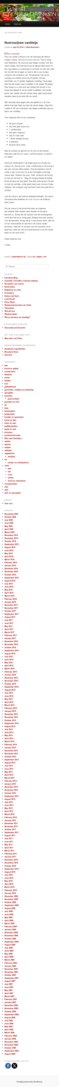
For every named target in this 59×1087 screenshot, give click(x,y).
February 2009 (10, 926)
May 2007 (8, 990)
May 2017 (8, 626)
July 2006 (8, 1020)
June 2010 (8, 877)
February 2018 (10, 598)
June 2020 (8, 523)
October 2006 (10, 1011)
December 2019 (11, 535)
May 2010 (8, 881)
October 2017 (10, 611)
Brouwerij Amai (11, 351)
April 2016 (8, 665)
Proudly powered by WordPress (29, 1081)
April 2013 (8, 774)
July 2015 (8, 692)
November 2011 (11, 826)
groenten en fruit (11, 401)
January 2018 (10, 602)
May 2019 (8, 553)
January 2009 (10, 929)
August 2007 (9, 981)
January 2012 (10, 820)
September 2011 (11, 832)
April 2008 (8, 956)
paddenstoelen (10, 426)
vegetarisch (9, 453)
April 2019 (8, 556)
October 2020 (10, 516)
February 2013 (10, 780)
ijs (24, 256)
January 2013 (10, 783)
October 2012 (10, 793)
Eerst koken (9, 286)
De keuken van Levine (14, 283)
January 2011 (10, 856)
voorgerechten (10, 483)
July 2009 (8, 911)
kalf (9, 468)
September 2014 (11, 723)
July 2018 (8, 583)
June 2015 (8, 696)
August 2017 (9, 617)
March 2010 (9, 887)
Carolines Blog (11, 277)
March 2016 (9, 668)
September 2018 (11, 577)
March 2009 (9, 923)
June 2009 (8, 914)
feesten (7, 380)
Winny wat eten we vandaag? (17, 317)
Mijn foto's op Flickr (13, 338)
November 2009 (11, 899)
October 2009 (10, 902)
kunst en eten (10, 420)
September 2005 (11, 1050)
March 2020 (9, 532)
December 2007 (11, 969)
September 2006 (11, 1014)
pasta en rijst (10, 429)
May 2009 (8, 917)
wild (6, 489)
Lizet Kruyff (9, 299)
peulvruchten (13, 398)
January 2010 (10, 893)
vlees (6, 465)
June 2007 (8, 987)
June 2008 (8, 950)
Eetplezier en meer (12, 289)
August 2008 (9, 944)
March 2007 (9, 996)
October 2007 (10, 975)
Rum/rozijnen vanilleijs (21, 42)
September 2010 (11, 868)
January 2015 (10, 711)
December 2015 (11, 677)
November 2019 (11, 538)
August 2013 (9, 762)
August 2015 (9, 689)
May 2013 (8, 771)
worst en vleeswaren (17, 480)
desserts (8, 374)
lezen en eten (10, 423)
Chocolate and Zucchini (14, 327)
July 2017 (8, 620)
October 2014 (10, 720)
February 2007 (10, 999)
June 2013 (8, 768)
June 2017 (8, 623)
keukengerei (9, 411)
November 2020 (11, 513)
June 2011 (8, 841)
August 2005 (9, 1053)
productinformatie (12, 435)
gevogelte (8, 392)
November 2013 (11, 753)
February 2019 (10, 562)
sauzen (7, 444)
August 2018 (9, 580)
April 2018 (8, 592)
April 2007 (8, 993)
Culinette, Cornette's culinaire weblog (21, 280)
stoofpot (11, 456)
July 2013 (8, 765)
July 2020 (8, 520)
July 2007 (8, 984)
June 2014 (8, 732)
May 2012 (8, 808)
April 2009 (8, 920)
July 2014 (8, 729)
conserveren (9, 371)
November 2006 (11, 1008)
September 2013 (11, 759)
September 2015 (11, 686)
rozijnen (39, 256)
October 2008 (10, 938)
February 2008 (10, 962)
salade (7, 441)
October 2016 (10, 647)
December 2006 (11, 1005)
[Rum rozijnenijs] (11, 53)
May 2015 (8, 699)
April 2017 (8, 629)
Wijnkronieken (10, 314)
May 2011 (8, 844)
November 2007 (11, 972)
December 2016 (11, 641)
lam (9, 471)
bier (6, 365)
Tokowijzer (9, 308)
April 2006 (8, 1029)
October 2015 (10, 683)
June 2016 (8, 659)
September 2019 (11, 544)
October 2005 (10, 1047)
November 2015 (11, 680)
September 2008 (11, 941)
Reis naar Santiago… (13, 438)
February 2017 (10, 635)
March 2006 (9, 1032)
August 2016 (9, 653)
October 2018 (10, 574)
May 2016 (8, 662)
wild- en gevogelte (12, 492)
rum (44, 256)
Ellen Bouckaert (32, 47)
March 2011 (9, 850)
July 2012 (8, 802)
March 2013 (9, 777)
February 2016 (10, 671)
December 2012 (11, 786)
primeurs (8, 432)
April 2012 (8, 811)
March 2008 (9, 959)
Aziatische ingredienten (14, 348)
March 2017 (9, 632)
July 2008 (8, 947)
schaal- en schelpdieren (18, 462)
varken (11, 477)
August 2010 (9, 871)
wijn (6, 486)
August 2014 (9, 726)
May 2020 (8, 526)
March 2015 (9, 705)
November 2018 (11, 571)
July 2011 (8, 838)
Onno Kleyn (9, 302)
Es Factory (9, 292)
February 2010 (10, 890)
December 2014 (11, 714)
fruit (6, 383)
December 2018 (11, 568)
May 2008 (8, 953)
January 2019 (10, 565)
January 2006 (10, 1038)
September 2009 (11, 905)
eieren (7, 377)
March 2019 (9, 559)
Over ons (17, 24)
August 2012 (9, 799)
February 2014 (10, 744)
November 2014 (11, 717)
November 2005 (11, 1044)
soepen (7, 447)
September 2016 (11, 650)
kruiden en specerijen (14, 417)
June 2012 (8, 805)
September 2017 (11, 614)
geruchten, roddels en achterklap (19, 389)
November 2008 (11, 935)
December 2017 (11, 605)
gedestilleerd (17, 256)
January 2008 (10, 966)
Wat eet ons (9, 311)
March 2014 (9, 741)
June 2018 (8, 586)
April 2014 (8, 738)
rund (10, 474)
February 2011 (10, 853)
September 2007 (11, 978)
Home (7, 24)
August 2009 (9, 908)
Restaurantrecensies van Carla (17, 305)
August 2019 (9, 547)
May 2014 (8, 735)
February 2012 (10, 817)
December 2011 (11, 823)
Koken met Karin (11, 296)
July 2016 (8, 656)
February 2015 (10, 708)
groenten (8, 395)
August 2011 (9, 835)
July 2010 (8, 874)
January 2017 (10, 638)
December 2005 (11, 1041)
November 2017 (11, 608)
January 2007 (10, 1002)
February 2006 (10, 1035)
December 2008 (11, 932)
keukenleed (9, 414)
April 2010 (8, 884)
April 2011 (8, 847)
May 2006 (8, 1026)
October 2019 (10, 541)
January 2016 (10, 674)
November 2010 (11, 862)
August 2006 (9, 1017)
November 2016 (11, 644)
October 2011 (10, 829)
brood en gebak (11, 368)
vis (5, 459)
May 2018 (8, 589)
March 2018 (9, 595)
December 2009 (11, 896)
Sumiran (8, 354)
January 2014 (10, 747)
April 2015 (8, 702)
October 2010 (10, 865)
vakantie (8, 450)
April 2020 (8, 529)
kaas (6, 408)
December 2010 (11, 859)
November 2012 (11, 789)
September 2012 (11, 796)
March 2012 (9, 814)
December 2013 (11, 750)
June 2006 (8, 1023)
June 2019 (8, 550)
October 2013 (10, 756)
